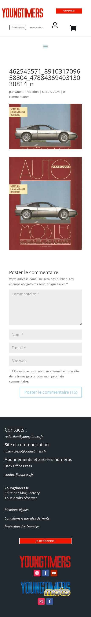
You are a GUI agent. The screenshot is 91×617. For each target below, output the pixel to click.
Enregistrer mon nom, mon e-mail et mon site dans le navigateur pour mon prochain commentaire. (44, 376)
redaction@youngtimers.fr (24, 436)
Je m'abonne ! (45, 541)
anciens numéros (36, 28)
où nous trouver (17, 27)
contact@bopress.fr (19, 474)
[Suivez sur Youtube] (54, 573)
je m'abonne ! (69, 11)
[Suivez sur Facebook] (45, 573)
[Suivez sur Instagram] (37, 573)
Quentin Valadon (27, 92)
